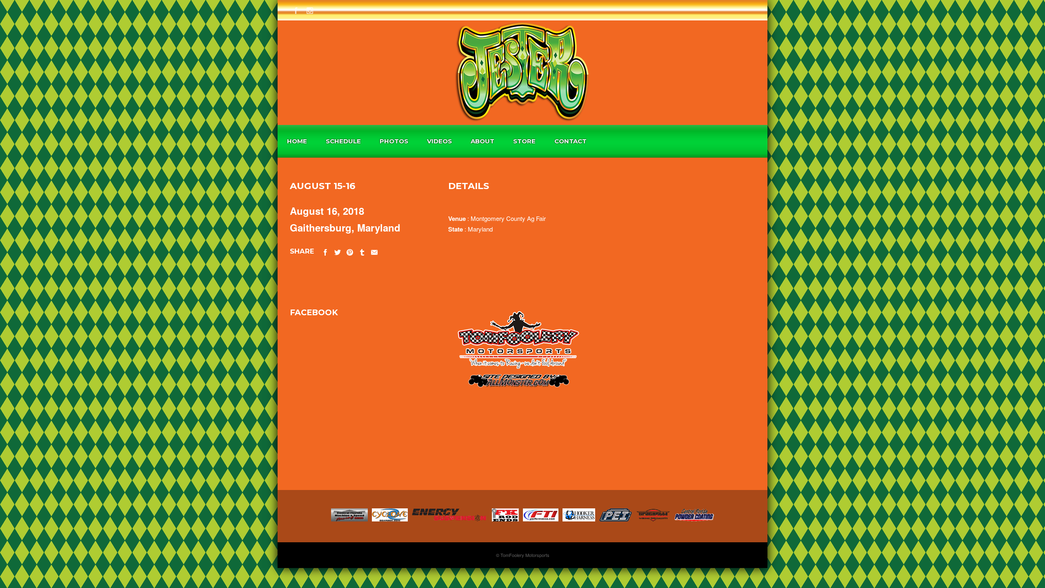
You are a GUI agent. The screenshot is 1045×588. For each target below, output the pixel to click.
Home (297, 141)
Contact (570, 141)
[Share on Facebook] (325, 250)
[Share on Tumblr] (362, 250)
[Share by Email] (374, 250)
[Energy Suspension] (450, 518)
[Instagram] (310, 9)
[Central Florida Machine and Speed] (349, 518)
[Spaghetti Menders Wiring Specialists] (653, 518)
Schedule (343, 141)
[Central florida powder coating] (694, 518)
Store (524, 141)
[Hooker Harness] (579, 518)
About (482, 141)
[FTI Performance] (540, 518)
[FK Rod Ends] (505, 518)
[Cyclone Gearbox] (390, 518)
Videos (439, 141)
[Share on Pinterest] (350, 250)
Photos (394, 141)
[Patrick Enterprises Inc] (615, 518)
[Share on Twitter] (337, 250)
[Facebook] (296, 9)
